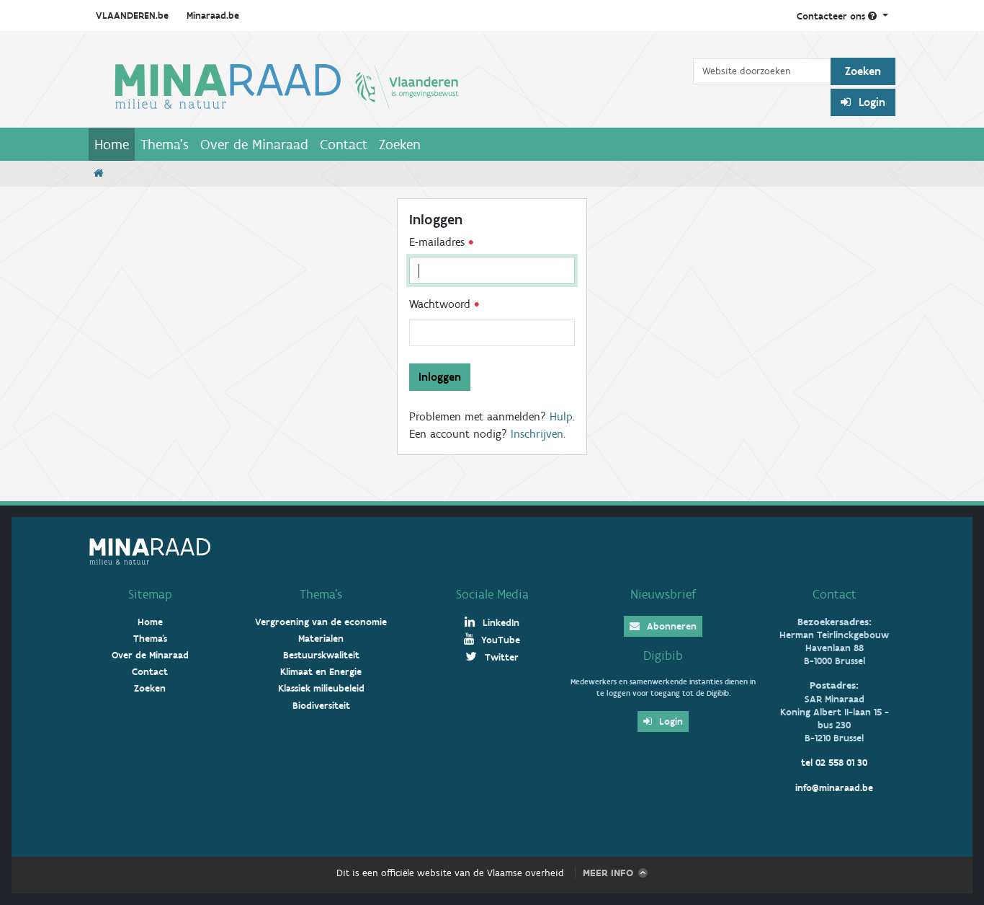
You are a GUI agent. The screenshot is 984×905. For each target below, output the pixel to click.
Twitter (500, 657)
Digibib (663, 655)
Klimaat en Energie (321, 672)
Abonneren (670, 626)
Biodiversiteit (321, 705)
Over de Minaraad (254, 144)
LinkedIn (499, 623)
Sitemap (150, 594)
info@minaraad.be (834, 788)
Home (111, 144)
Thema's (164, 144)
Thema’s (321, 594)
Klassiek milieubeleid (321, 688)
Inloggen (440, 377)
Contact (343, 144)
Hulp (561, 416)
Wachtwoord (441, 304)
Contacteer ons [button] (832, 16)
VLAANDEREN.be (132, 15)
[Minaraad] (391, 85)
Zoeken (400, 144)
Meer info (608, 873)
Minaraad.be (213, 15)
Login (870, 102)
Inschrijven (537, 434)
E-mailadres (438, 242)
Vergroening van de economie (321, 622)
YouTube (499, 640)
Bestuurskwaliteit (321, 655)
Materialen (321, 638)
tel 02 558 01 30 (834, 762)
